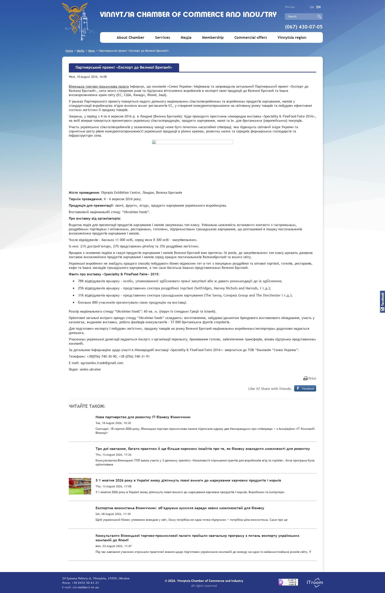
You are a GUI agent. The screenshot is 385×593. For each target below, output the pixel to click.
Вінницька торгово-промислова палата (99, 86)
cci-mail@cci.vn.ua (86, 587)
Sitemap (290, 7)
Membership (213, 37)
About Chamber (130, 37)
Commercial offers (250, 37)
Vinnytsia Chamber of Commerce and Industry (188, 15)
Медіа (186, 37)
